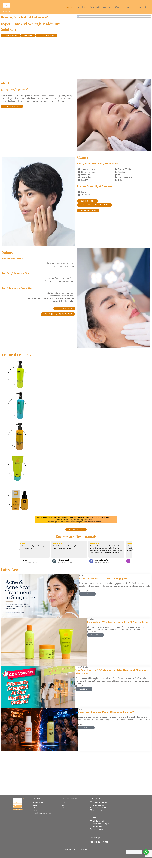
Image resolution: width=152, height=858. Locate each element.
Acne (81, 575)
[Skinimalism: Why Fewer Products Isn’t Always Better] (44, 641)
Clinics (63, 802)
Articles (90, 618)
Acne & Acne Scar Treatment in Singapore (103, 578)
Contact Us (36, 810)
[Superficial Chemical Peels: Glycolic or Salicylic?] (39, 729)
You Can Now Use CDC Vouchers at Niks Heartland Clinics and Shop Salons (111, 671)
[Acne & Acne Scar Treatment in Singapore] (40, 595)
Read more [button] (63, 555)
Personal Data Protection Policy (42, 813)
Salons (63, 805)
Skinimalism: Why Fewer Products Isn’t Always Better (118, 622)
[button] (71, 7)
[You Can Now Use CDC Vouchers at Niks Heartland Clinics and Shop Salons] (38, 686)
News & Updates (82, 667)
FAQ (34, 808)
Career (35, 805)
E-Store (64, 808)
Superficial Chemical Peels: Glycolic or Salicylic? (106, 712)
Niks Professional (38, 802)
